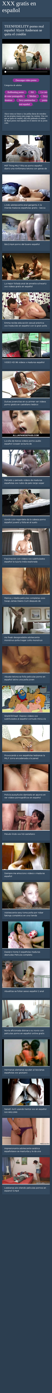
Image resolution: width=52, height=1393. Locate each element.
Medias (32, 96)
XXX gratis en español (19, 6)
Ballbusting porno (16, 92)
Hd (32, 92)
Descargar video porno (26, 80)
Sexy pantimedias (27, 100)
